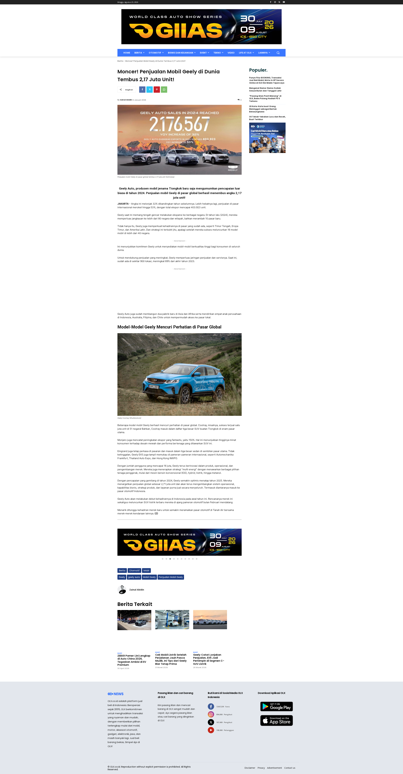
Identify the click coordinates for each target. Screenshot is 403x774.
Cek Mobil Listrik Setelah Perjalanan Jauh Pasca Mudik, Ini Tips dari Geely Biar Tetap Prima (171, 659)
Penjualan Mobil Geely (171, 577)
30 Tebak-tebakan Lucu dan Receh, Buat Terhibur (267, 118)
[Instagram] (275, 2)
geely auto (134, 577)
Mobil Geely (149, 577)
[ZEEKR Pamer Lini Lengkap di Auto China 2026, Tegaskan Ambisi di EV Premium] (134, 630)
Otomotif (134, 570)
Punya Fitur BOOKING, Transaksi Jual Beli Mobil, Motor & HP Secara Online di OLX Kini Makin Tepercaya (266, 80)
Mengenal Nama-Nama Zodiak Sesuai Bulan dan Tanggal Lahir (265, 89)
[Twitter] (279, 2)
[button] (278, 52)
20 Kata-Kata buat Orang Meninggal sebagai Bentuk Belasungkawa (263, 109)
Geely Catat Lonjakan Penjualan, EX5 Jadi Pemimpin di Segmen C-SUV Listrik (208, 659)
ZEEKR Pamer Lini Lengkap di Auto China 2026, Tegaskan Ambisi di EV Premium (133, 660)
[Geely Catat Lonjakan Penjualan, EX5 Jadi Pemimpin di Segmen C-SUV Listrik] (210, 629)
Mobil (146, 570)
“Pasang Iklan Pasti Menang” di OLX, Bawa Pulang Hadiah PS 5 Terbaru (265, 99)
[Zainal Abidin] (121, 589)
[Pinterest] (157, 89)
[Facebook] (270, 2)
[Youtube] (284, 2)
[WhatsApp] (164, 89)
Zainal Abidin (126, 100)
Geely (122, 577)
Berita (120, 61)
